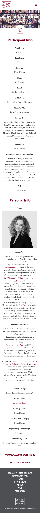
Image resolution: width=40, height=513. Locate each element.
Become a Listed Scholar (20, 473)
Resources (20, 491)
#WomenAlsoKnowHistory (20, 455)
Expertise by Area (20, 476)
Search (20, 479)
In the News (20, 482)
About (20, 485)
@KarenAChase (19, 403)
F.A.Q (20, 488)
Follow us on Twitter (22, 463)
